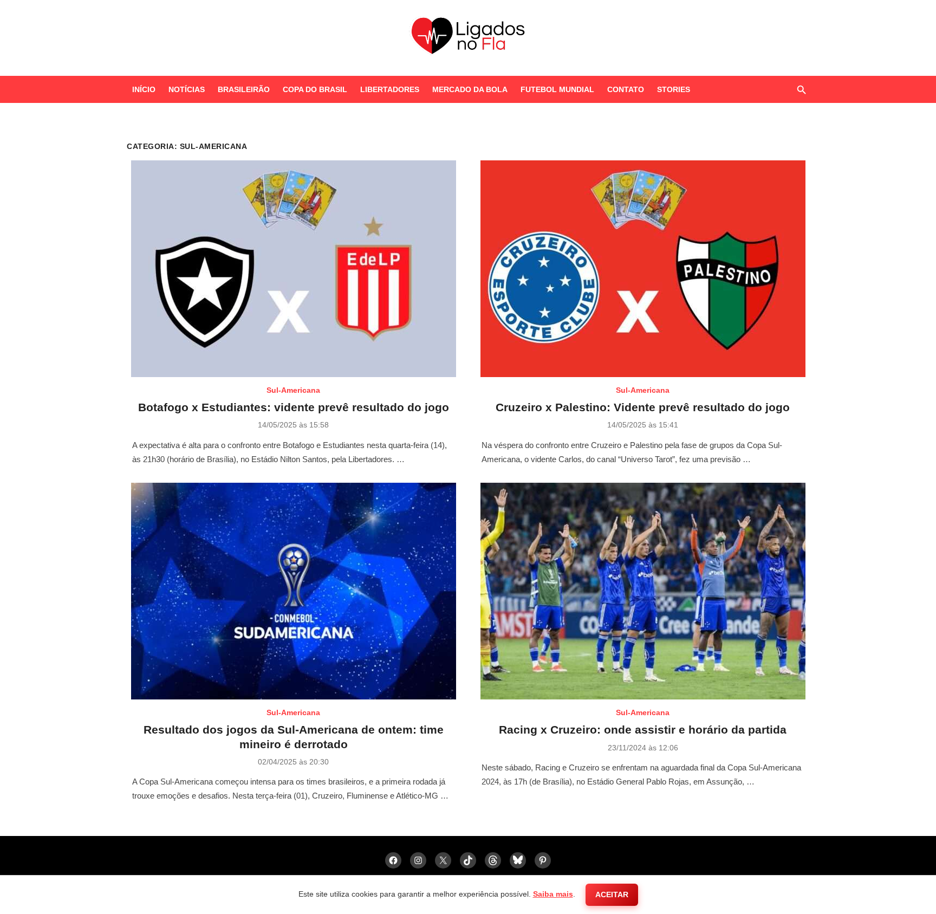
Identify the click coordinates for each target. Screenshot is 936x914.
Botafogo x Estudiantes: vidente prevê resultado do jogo (293, 407)
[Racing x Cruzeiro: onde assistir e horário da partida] (642, 591)
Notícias (186, 89)
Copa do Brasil (315, 89)
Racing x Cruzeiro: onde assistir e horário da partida (642, 729)
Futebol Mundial (557, 89)
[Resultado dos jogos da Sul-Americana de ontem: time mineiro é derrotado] (293, 591)
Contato (625, 89)
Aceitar (611, 894)
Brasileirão (244, 89)
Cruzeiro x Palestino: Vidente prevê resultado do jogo (643, 407)
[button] (801, 89)
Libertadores (389, 89)
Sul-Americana (293, 390)
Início (143, 89)
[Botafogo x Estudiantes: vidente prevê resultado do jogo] (293, 268)
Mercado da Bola (470, 89)
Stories (673, 89)
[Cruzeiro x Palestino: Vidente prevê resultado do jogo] (642, 268)
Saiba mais (553, 894)
